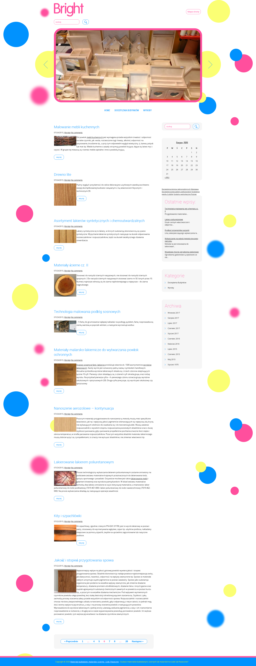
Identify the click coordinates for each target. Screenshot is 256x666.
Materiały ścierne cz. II (71, 265)
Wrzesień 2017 (174, 313)
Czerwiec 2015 (174, 354)
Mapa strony (193, 11)
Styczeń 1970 (173, 364)
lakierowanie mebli (139, 478)
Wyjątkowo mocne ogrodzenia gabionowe (182, 252)
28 (126, 641)
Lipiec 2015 (172, 349)
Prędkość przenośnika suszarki (177, 230)
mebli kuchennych (95, 137)
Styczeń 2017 (173, 333)
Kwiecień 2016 (173, 344)
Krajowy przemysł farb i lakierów (90, 365)
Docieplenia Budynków (127, 110)
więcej (58, 157)
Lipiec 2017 (172, 323)
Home (107, 110)
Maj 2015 (171, 359)
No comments (77, 132)
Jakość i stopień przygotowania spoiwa (84, 560)
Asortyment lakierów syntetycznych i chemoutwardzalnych (99, 220)
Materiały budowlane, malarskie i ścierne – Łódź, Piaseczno (94, 662)
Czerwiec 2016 (174, 338)
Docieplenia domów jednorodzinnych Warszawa (180, 189)
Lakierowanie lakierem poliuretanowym (84, 462)
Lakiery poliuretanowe (174, 219)
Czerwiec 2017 (174, 328)
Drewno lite (62, 174)
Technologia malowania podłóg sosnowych (87, 311)
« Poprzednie (71, 641)
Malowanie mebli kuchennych (76, 127)
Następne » (137, 641)
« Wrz (167, 177)
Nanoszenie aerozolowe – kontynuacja (84, 408)
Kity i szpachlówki (67, 515)
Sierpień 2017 (173, 318)
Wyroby (147, 110)
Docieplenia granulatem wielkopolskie (176, 192)
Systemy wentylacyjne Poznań (185, 194)
